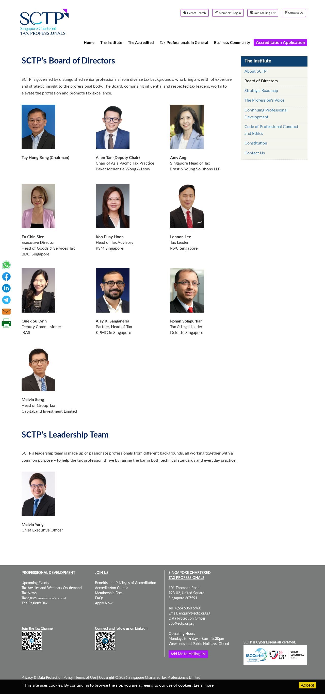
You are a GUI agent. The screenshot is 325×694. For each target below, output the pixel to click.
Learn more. (204, 685)
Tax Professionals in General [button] (184, 42)
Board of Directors (261, 81)
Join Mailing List (264, 12)
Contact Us (294, 12)
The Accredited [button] (141, 42)
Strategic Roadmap (261, 91)
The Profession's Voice (264, 100)
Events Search (196, 12)
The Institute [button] (111, 42)
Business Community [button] (232, 42)
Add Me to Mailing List (188, 654)
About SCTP (256, 71)
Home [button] (89, 42)
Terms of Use (85, 678)
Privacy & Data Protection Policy (48, 678)
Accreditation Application (280, 42)
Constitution (256, 143)
